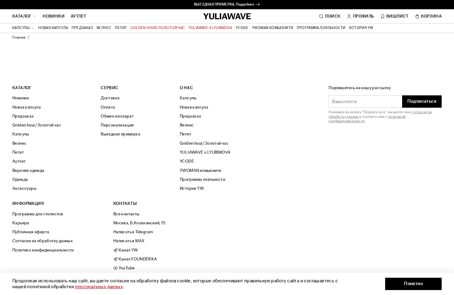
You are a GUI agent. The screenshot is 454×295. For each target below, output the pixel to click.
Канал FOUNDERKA (137, 259)
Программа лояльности (321, 28)
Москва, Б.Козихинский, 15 (139, 223)
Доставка (110, 98)
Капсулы (20, 134)
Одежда (20, 179)
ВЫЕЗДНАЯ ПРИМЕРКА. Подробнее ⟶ (227, 4)
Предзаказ (82, 28)
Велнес (104, 28)
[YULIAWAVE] (227, 16)
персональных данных (99, 287)
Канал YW (128, 250)
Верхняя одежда (28, 170)
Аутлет (78, 16)
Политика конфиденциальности (43, 250)
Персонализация (117, 125)
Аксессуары (24, 188)
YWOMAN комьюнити (272, 28)
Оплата (108, 107)
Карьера (20, 223)
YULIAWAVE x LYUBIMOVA (210, 28)
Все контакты (126, 214)
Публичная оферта (30, 232)
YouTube (126, 268)
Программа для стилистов (37, 214)
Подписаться (421, 101)
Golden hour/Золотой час (158, 28)
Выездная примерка (120, 134)
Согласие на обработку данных (42, 240)
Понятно (413, 284)
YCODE (242, 28)
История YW (361, 28)
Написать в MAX (129, 240)
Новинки (54, 16)
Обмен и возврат (117, 116)
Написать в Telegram (133, 232)
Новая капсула (53, 28)
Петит (121, 28)
